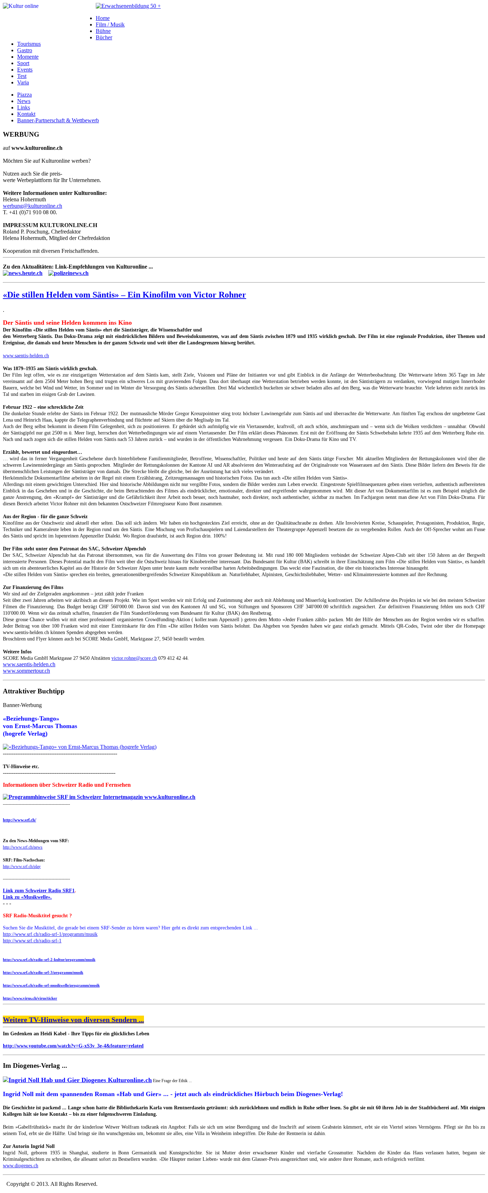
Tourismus (29, 44)
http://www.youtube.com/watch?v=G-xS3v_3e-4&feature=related (73, 1046)
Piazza (24, 95)
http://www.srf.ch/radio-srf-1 (32, 940)
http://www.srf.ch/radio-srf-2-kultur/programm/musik (49, 959)
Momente (28, 57)
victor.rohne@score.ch (134, 658)
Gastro (24, 50)
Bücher (104, 37)
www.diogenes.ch (20, 1165)
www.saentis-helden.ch (26, 355)
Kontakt (26, 114)
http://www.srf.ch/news (23, 847)
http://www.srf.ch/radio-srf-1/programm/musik (50, 934)
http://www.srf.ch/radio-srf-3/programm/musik (43, 972)
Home (103, 18)
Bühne (103, 31)
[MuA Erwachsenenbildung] (128, 6)
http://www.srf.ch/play (22, 866)
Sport (23, 63)
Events (25, 70)
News (23, 101)
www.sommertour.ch (26, 671)
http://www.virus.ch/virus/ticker (30, 998)
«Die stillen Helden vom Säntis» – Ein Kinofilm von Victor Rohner (124, 294)
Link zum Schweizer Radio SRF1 (39, 890)
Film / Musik (110, 24)
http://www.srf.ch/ (19, 820)
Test (21, 76)
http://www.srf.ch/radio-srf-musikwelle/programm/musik (51, 985)
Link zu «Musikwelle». (27, 897)
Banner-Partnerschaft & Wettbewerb (58, 120)
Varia (23, 82)
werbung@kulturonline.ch (32, 206)
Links (23, 107)
